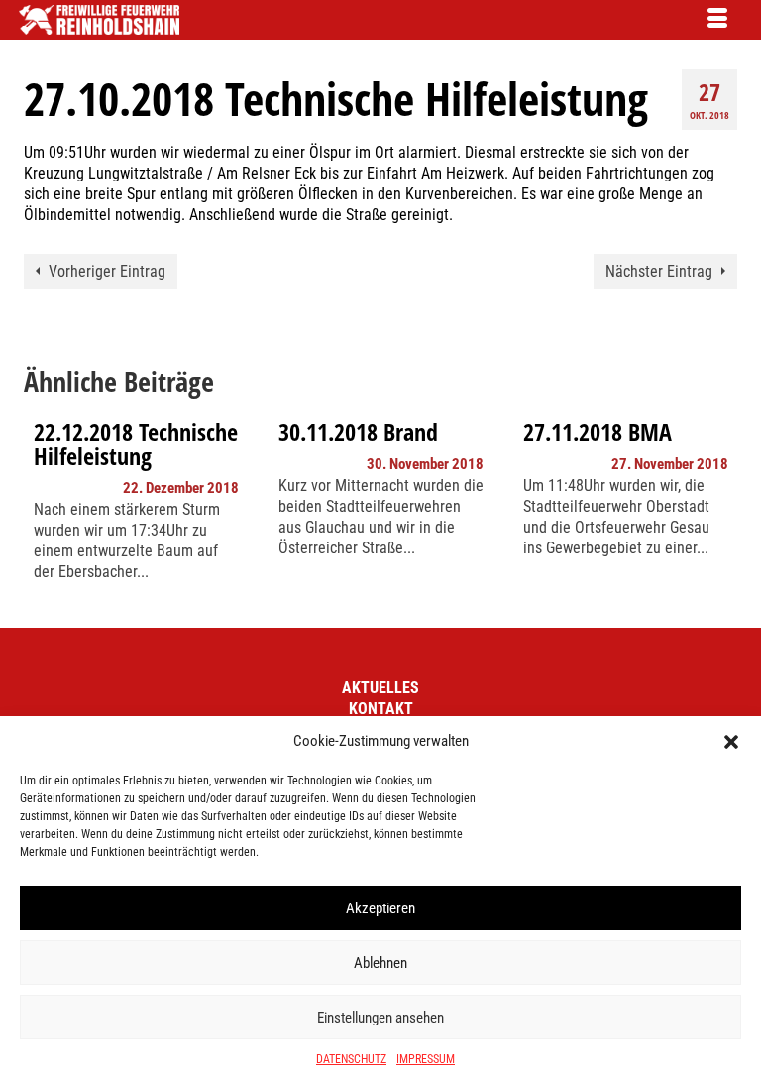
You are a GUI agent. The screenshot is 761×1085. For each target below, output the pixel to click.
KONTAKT (381, 708)
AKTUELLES (380, 687)
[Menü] (717, 20)
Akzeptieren (380, 908)
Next (720, 509)
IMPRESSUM (425, 1059)
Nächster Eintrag (658, 271)
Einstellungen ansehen (380, 1017)
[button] (731, 742)
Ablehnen (380, 963)
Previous (41, 509)
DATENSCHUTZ (351, 1059)
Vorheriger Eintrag (107, 271)
